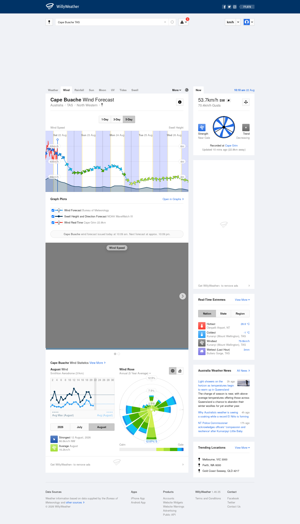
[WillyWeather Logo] (65, 6)
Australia (56, 105)
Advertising (169, 510)
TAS (70, 105)
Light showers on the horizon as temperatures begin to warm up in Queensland (223, 393)
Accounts (168, 498)
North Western (87, 105)
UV (113, 90)
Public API (169, 514)
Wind (66, 90)
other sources (74, 502)
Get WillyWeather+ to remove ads (218, 285)
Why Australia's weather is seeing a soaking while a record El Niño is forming (224, 414)
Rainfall (79, 90)
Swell (134, 90)
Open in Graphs (172, 199)
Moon (102, 90)
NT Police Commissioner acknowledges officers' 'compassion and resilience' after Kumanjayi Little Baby (224, 427)
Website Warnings (173, 506)
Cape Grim (231, 145)
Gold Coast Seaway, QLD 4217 (220, 471)
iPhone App (138, 498)
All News (242, 370)
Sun (91, 90)
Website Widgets (173, 502)
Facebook (233, 498)
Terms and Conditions (208, 498)
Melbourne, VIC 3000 (214, 459)
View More (96, 363)
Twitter (231, 502)
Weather (53, 90)
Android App (138, 502)
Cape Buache (102, 104)
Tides (123, 90)
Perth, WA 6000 (211, 465)
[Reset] (165, 22)
